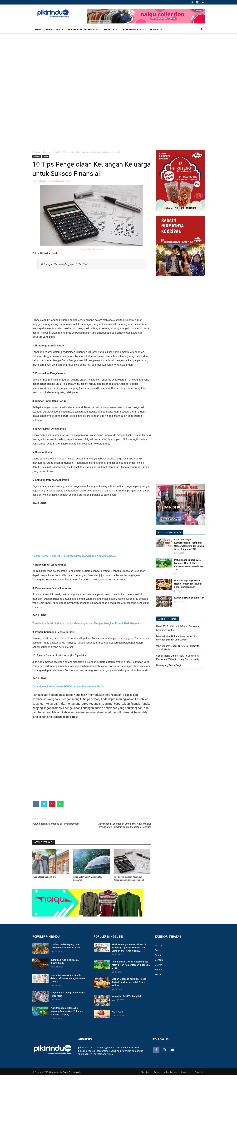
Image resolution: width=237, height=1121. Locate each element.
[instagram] (197, 2)
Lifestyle (108, 29)
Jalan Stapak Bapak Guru (44, 877)
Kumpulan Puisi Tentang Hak (189, 597)
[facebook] (192, 2)
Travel (158, 974)
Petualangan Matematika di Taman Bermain (55, 823)
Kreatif (45, 156)
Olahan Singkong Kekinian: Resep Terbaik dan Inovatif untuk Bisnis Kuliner (188, 583)
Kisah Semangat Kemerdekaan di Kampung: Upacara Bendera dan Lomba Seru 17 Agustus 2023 (189, 544)
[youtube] (203, 2)
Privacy (157, 1072)
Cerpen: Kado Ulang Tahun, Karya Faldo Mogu (67, 994)
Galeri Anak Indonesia (81, 29)
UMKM (158, 964)
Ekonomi (36, 156)
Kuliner (159, 969)
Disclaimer (145, 1072)
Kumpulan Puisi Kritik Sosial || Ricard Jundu (65, 961)
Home (38, 29)
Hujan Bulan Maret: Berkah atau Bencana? (87, 878)
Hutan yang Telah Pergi (168, 665)
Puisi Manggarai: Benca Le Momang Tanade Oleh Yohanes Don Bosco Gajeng (66, 1011)
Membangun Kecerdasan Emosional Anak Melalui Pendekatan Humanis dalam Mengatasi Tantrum (124, 825)
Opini (158, 955)
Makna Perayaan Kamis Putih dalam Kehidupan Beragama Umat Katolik (68, 978)
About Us (199, 1072)
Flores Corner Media (72, 1072)
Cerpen (159, 959)
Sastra (158, 945)
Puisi (157, 950)
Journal (154, 29)
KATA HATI (117, 1011)
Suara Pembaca (132, 29)
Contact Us (186, 1072)
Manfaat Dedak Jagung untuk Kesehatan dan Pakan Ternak (65, 946)
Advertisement (171, 1072)
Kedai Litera (53, 29)
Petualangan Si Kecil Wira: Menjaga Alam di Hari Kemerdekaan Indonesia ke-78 (188, 565)
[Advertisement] (118, 91)
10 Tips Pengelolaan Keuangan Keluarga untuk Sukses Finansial (129, 878)
